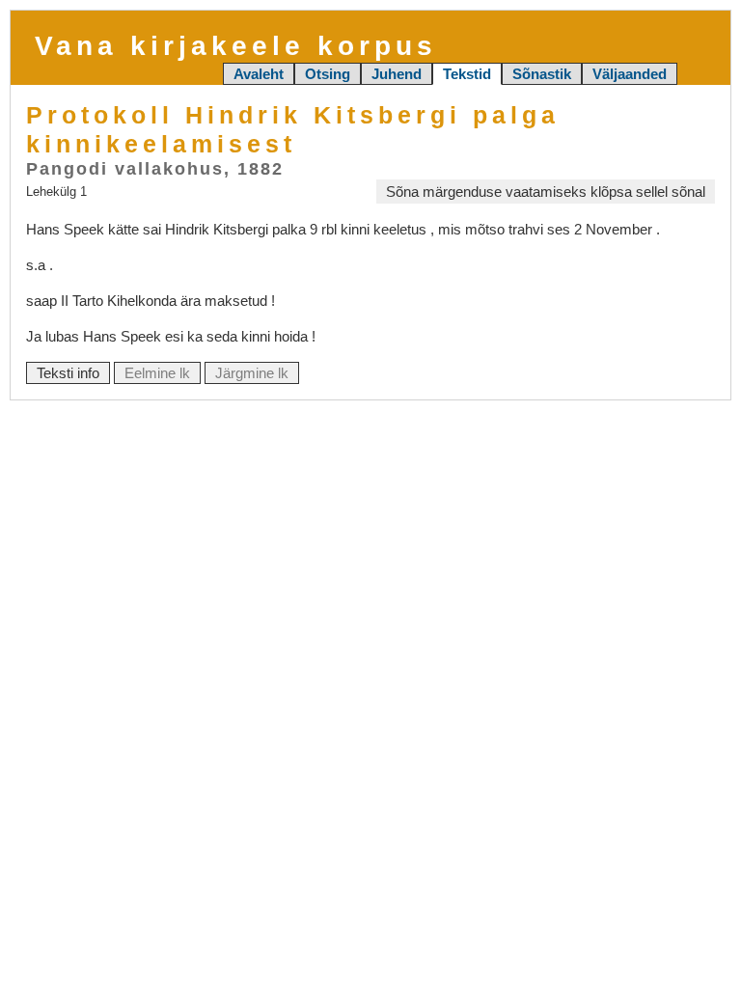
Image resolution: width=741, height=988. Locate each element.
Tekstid (467, 74)
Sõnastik (541, 74)
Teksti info (68, 373)
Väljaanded (629, 74)
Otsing (327, 74)
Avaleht (258, 74)
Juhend (396, 74)
